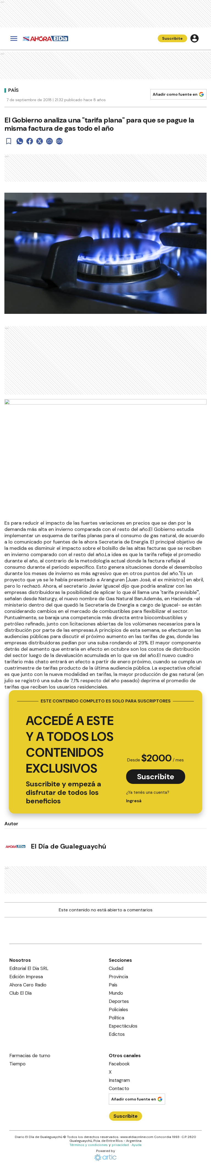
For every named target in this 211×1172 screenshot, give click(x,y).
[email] (49, 141)
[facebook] (29, 141)
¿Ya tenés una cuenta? (147, 797)
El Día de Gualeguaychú (68, 846)
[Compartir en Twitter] (39, 141)
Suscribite (172, 38)
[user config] (194, 38)
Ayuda (136, 1145)
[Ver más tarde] (8, 141)
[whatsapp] (19, 141)
